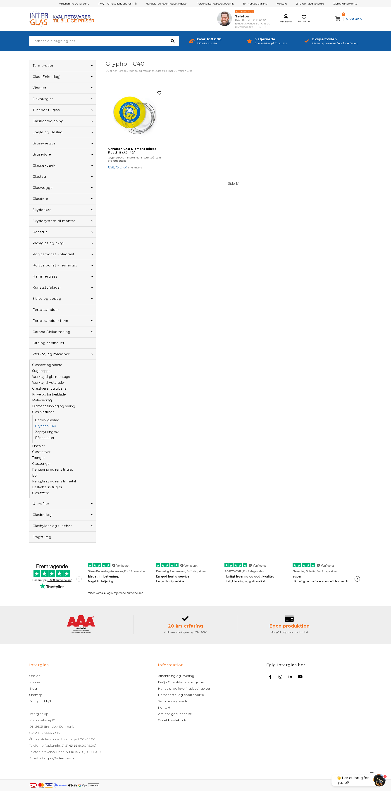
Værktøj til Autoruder (48, 383)
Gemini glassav (47, 420)
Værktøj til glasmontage (51, 377)
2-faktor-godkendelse (310, 3)
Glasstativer (41, 452)
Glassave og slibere (47, 365)
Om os (34, 676)
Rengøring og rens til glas (52, 469)
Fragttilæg (42, 537)
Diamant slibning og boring (53, 406)
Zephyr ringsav (47, 432)
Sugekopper (42, 371)
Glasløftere (40, 493)
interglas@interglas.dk (57, 758)
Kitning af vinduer (48, 343)
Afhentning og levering (74, 3)
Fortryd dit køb (40, 701)
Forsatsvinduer (46, 310)
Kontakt (282, 3)
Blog (33, 688)
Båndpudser (44, 438)
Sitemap (36, 695)
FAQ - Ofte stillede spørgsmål (117, 3)
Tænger (38, 458)
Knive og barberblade (49, 394)
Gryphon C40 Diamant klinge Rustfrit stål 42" (132, 150)
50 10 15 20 (74, 752)
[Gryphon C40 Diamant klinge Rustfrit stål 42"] (135, 117)
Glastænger (41, 464)
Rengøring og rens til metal (54, 481)
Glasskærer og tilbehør (50, 388)
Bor (35, 475)
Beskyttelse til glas (47, 487)
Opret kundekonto (345, 3)
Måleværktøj (42, 400)
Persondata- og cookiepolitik (215, 3)
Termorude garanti (255, 3)
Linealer (38, 446)
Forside (122, 70)
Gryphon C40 (45, 426)
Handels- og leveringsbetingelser (167, 3)
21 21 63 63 (69, 745)
